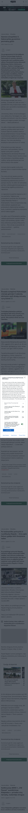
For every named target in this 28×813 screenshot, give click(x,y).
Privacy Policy (22, 435)
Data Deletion (6, 435)
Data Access (14, 435)
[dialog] (14, 406)
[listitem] (14, 403)
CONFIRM (8, 430)
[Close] (25, 377)
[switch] (22, 407)
